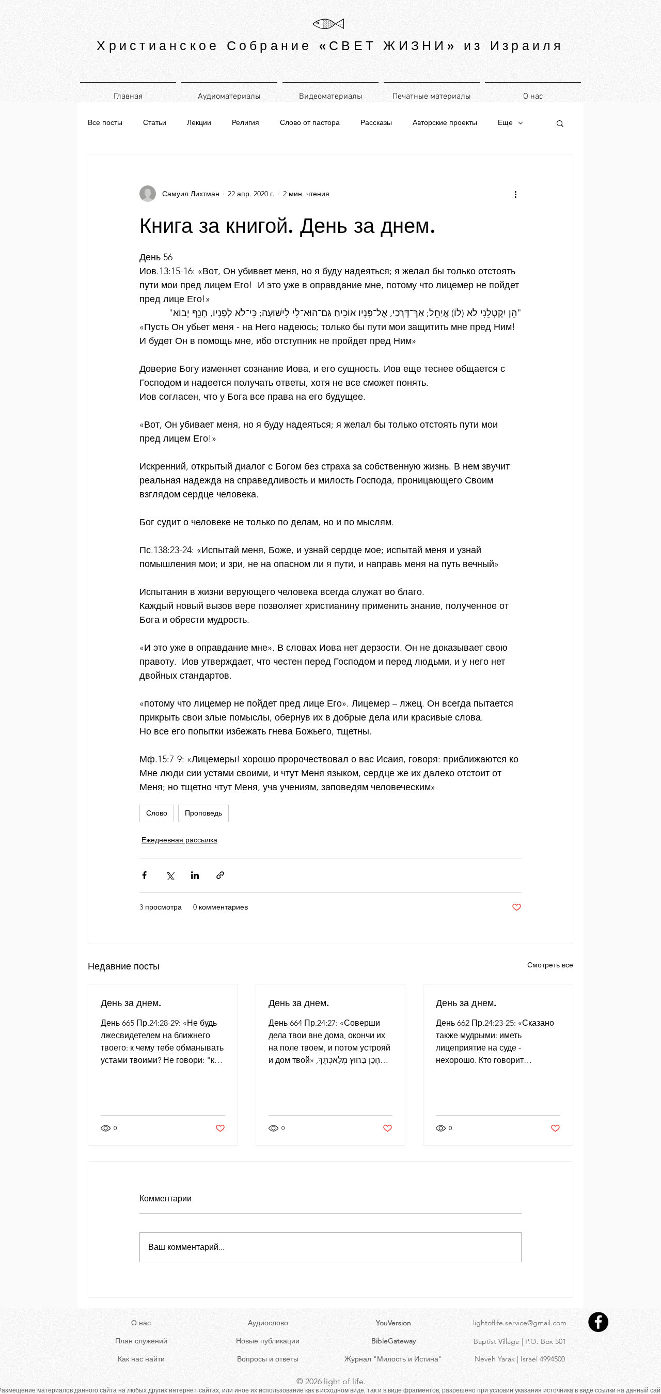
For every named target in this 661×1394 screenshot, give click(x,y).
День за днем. (131, 1003)
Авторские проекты (445, 122)
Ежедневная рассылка (179, 839)
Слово (156, 813)
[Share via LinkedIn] (195, 875)
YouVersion (393, 1322)
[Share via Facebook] (144, 875)
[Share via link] (220, 875)
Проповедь (203, 813)
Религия (245, 122)
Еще (505, 122)
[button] (560, 123)
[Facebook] (598, 1322)
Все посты (105, 122)
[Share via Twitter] (170, 875)
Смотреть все (550, 964)
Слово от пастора (310, 122)
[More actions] (515, 193)
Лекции (199, 122)
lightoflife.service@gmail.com (519, 1322)
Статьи (154, 122)
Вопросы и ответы (267, 1359)
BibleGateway (393, 1340)
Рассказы (376, 122)
